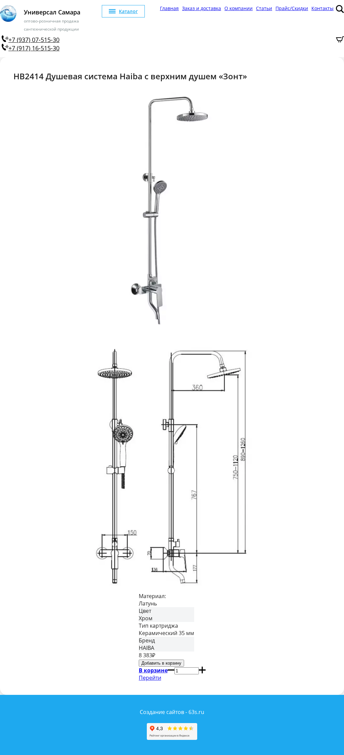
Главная (169, 8)
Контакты (322, 8)
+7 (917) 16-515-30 (33, 48)
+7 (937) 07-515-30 (33, 40)
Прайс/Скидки (291, 8)
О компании (238, 8)
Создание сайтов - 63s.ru (172, 712)
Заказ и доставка (201, 8)
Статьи (264, 8)
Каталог (128, 11)
